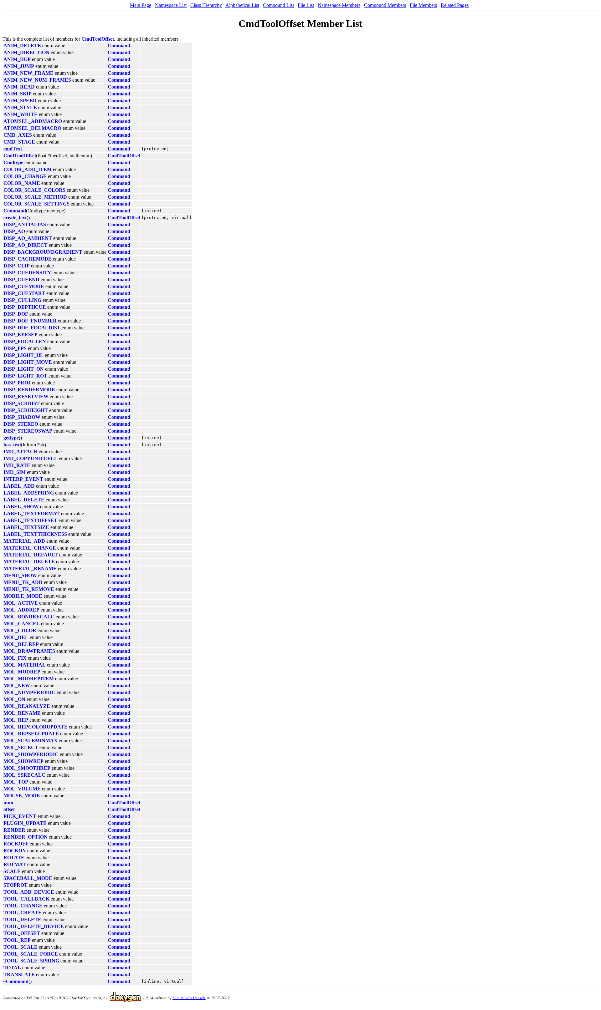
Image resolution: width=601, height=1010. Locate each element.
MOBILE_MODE (22, 596)
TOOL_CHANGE (23, 905)
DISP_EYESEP (20, 334)
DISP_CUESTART (24, 293)
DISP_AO (14, 231)
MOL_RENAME (22, 713)
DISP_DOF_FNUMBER (30, 320)
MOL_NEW (16, 685)
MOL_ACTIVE (20, 603)
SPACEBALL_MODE (27, 878)
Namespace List (171, 5)
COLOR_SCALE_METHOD (35, 197)
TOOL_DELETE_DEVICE (33, 926)
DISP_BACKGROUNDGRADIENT (42, 252)
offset (9, 809)
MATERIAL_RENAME (30, 568)
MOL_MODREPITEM (28, 678)
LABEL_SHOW (21, 506)
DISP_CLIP (16, 265)
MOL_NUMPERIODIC (29, 692)
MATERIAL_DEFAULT (30, 554)
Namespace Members (339, 5)
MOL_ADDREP (21, 609)
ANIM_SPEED (20, 100)
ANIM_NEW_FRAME (28, 73)
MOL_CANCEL (21, 623)
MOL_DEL (15, 637)
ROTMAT (14, 864)
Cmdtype (13, 162)
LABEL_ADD (19, 486)
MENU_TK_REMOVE (28, 589)
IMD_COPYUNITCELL (30, 458)
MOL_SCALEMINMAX (30, 740)
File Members (423, 5)
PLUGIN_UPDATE (25, 823)
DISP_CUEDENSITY (27, 272)
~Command (15, 981)
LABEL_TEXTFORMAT (31, 513)
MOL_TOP (15, 781)
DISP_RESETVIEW (26, 396)
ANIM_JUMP (18, 66)
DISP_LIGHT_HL (23, 355)
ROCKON (14, 850)
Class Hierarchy (206, 5)
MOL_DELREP (21, 644)
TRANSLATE (19, 974)
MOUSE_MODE (21, 795)
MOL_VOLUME (22, 788)
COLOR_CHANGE (25, 176)
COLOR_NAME (21, 183)
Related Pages (455, 5)
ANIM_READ (19, 86)
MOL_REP (15, 720)
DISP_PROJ (17, 382)
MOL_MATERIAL (24, 664)
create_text (15, 217)
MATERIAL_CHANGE (29, 548)
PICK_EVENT (19, 816)
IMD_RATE (16, 465)
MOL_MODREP (21, 671)
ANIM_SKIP (17, 93)
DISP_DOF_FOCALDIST (31, 327)
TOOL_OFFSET (21, 933)
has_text (12, 444)
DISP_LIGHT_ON (23, 369)
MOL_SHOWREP (23, 761)
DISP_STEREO (20, 424)
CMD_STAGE (19, 142)
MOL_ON (14, 699)
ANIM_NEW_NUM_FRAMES (37, 80)
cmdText (12, 148)
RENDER (14, 830)
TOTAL (12, 967)
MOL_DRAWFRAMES (29, 651)
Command (119, 45)
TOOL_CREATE (22, 912)
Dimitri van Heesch (188, 997)
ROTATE (13, 857)
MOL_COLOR (19, 630)
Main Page (140, 5)
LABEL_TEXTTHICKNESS (35, 534)
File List (306, 5)
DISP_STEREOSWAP (27, 431)
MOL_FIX (15, 658)
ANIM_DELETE (22, 45)
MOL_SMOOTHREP (26, 768)
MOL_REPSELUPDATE (31, 733)
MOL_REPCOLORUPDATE (35, 726)
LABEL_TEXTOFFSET (30, 520)
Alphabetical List (242, 5)
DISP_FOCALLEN (24, 341)
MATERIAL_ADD (24, 541)
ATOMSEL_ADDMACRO (32, 121)
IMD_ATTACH (20, 451)
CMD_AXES (17, 135)
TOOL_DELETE (22, 919)
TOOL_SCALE (20, 947)
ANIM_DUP (17, 59)
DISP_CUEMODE (23, 286)
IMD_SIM (14, 472)
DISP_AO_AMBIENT (27, 238)
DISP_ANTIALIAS (24, 224)
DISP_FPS (15, 348)
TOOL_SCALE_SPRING (31, 960)
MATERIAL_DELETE (29, 561)
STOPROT (15, 885)
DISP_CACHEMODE (27, 258)
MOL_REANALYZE (26, 706)
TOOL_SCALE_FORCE (30, 954)
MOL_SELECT (20, 747)
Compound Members (385, 5)
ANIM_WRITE (20, 114)
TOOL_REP (17, 940)
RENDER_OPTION (25, 837)
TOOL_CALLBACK (26, 898)
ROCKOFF (15, 843)
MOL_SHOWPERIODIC (31, 754)
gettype (11, 437)
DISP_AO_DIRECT (25, 245)
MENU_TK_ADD (23, 582)
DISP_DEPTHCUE (24, 307)
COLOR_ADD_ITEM (27, 169)
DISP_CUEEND (21, 279)
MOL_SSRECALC (24, 775)
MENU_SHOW (20, 575)
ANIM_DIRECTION (26, 52)
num (8, 802)
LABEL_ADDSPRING (28, 492)
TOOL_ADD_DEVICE (28, 892)
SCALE (12, 871)
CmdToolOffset (97, 39)
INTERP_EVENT (23, 479)
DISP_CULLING (22, 300)
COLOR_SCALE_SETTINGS (36, 203)
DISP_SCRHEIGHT (25, 410)
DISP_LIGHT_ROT (25, 375)
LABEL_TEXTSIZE (26, 527)
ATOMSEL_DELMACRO (32, 128)
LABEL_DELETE (23, 499)
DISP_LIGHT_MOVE (27, 362)
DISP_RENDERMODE (29, 389)
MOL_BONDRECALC (28, 616)
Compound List (278, 5)
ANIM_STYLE (20, 107)
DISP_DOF (15, 314)
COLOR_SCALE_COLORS (34, 190)
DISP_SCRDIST (21, 403)
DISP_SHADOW (21, 417)
